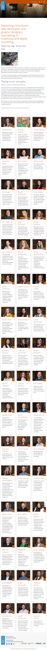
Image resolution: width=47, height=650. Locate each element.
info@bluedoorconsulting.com (14, 641)
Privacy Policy (34, 648)
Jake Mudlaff (7, 583)
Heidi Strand (7, 130)
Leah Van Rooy (5, 162)
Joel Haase (38, 383)
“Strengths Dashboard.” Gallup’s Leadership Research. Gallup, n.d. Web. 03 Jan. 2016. (15, 107)
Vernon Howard (5, 551)
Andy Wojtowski (22, 584)
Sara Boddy (38, 192)
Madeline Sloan (21, 551)
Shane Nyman (23, 478)
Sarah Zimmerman (38, 253)
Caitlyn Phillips (36, 287)
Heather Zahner (37, 617)
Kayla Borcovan (21, 223)
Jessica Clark (22, 319)
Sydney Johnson (21, 384)
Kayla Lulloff (7, 319)
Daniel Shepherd (22, 193)
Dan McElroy (7, 222)
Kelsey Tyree (7, 415)
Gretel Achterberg (22, 253)
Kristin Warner (36, 515)
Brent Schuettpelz (22, 416)
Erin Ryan (6, 192)
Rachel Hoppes (5, 384)
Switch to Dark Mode (42, 1)
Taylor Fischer (23, 286)
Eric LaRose (22, 514)
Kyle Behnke (7, 616)
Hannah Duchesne (22, 351)
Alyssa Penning (37, 223)
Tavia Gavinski (39, 130)
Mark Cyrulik (38, 161)
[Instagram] (14, 644)
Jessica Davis (7, 252)
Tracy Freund (23, 449)
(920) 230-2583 (34, 1)
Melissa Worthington (7, 479)
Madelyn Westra (37, 584)
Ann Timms (22, 161)
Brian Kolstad (39, 449)
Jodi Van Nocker (5, 450)
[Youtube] (12, 644)
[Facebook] (7, 644)
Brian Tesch (6, 514)
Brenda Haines (21, 131)
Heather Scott (39, 478)
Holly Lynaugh (39, 550)
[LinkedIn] (9, 644)
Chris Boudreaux (38, 320)
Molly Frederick (5, 287)
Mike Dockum (39, 415)
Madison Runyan (5, 351)
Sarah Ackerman (22, 617)
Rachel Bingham (37, 351)
